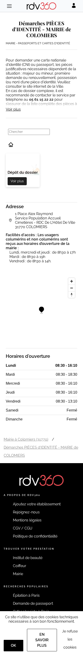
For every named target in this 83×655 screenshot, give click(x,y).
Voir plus (13, 109)
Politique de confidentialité (35, 536)
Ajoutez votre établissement (37, 504)
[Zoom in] (71, 281)
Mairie (18, 574)
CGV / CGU (22, 528)
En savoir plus (42, 640)
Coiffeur (19, 566)
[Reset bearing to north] (71, 294)
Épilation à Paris (26, 595)
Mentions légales (27, 520)
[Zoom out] (71, 288)
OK (13, 645)
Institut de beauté (27, 558)
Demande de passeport (33, 603)
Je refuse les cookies (70, 639)
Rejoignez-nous (26, 512)
